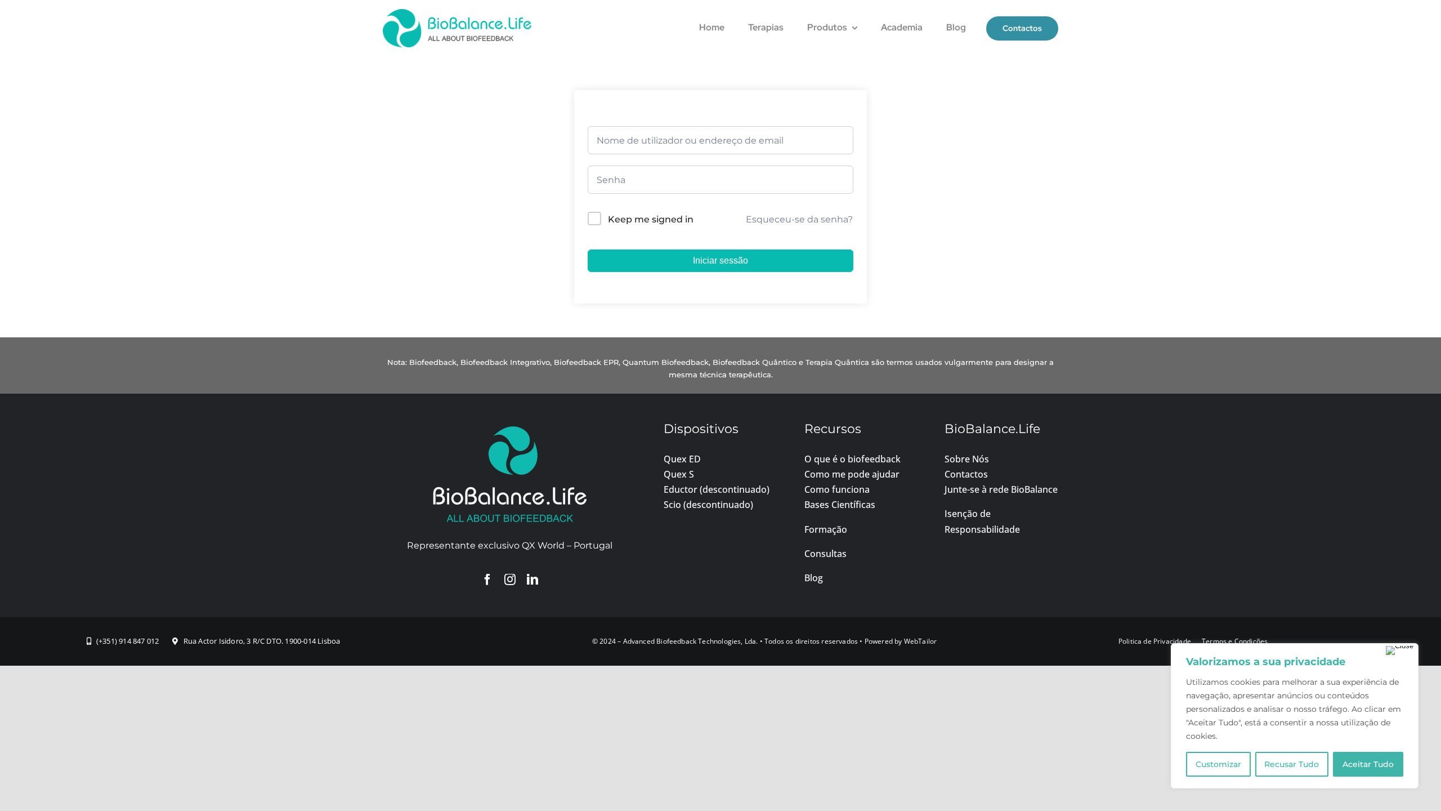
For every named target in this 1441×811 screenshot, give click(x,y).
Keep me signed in (650, 219)
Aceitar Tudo (1368, 764)
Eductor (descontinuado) (716, 489)
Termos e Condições (1235, 641)
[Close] (1399, 650)
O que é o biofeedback (852, 459)
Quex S (679, 474)
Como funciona (837, 489)
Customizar (1218, 764)
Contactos (966, 474)
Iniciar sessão (720, 260)
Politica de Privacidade (1154, 641)
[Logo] (457, 13)
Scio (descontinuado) (708, 504)
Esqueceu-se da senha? (799, 219)
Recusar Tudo (1291, 764)
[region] (1294, 715)
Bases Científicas (839, 504)
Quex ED (682, 459)
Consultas (825, 553)
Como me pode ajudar (851, 474)
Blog (813, 578)
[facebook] (487, 579)
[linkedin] (532, 579)
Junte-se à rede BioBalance (1001, 489)
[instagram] (510, 579)
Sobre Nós (967, 459)
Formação (825, 529)
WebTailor (920, 641)
